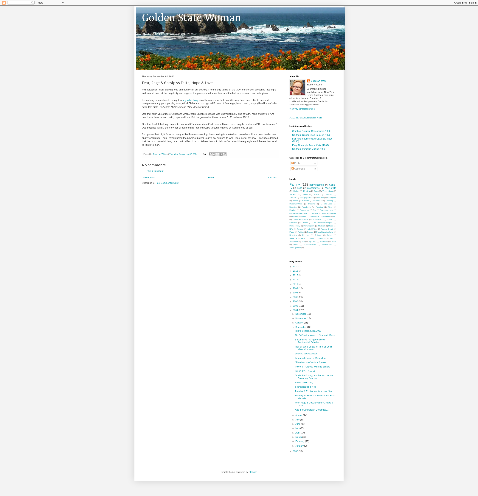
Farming (319, 207)
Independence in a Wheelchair (310, 358)
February (300, 441)
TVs (331, 238)
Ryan (316, 191)
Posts (297, 163)
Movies (306, 191)
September (301, 327)
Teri (303, 241)
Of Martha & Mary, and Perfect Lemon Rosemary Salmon (314, 376)
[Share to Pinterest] (225, 154)
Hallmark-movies (329, 213)
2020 (296, 266)
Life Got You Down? (305, 371)
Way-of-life (330, 188)
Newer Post (149, 177)
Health (304, 216)
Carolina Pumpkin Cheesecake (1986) (311, 131)
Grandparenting (326, 210)
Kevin (330, 219)
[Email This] (210, 154)
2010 (296, 284)
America (317, 194)
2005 (296, 306)
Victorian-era (327, 244)
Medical (321, 226)
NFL (291, 229)
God (314, 210)
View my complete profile (302, 109)
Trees (333, 241)
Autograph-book (306, 198)
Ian (334, 216)
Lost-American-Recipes (322, 223)
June (298, 424)
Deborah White (319, 81)
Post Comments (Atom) (167, 183)
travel (305, 194)
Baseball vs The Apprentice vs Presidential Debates (310, 341)
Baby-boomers (316, 185)
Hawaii (295, 216)
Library (305, 223)
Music (330, 226)
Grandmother (313, 188)
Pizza (291, 232)
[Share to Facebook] (221, 154)
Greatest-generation (298, 213)
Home (211, 177)
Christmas (317, 201)
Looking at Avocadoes (306, 353)
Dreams (311, 204)
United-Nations (310, 244)
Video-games (295, 248)
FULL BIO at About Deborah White (305, 117)
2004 (296, 310)
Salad (329, 235)
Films (330, 207)
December (301, 314)
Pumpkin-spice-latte (324, 232)
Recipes (305, 235)
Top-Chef (312, 241)
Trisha (295, 244)
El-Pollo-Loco (326, 204)
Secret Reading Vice (305, 387)
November (301, 318)
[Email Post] (204, 154)
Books (295, 201)
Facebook (306, 207)
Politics (301, 232)
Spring (311, 238)
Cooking (329, 201)
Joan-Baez (317, 219)
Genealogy (304, 210)
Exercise (293, 207)
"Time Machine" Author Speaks (310, 362)
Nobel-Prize (312, 229)
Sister (302, 238)
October (299, 322)
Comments (299, 169)
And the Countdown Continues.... (311, 410)
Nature (300, 229)
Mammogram (308, 226)
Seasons (293, 238)
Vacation (293, 194)
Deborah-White (295, 204)
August (299, 415)
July (297, 419)
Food (299, 188)
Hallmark (314, 213)
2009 (296, 288)
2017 (296, 275)
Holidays (326, 216)
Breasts (305, 201)
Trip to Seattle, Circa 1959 (308, 331)
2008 (296, 292)
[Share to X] (218, 154)
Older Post (272, 177)
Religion (318, 235)
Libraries (293, 223)
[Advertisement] (185, 195)
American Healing (304, 382)
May (297, 428)
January (299, 446)
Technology (327, 191)
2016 (296, 279)
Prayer (310, 232)
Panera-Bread (327, 229)
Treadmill (324, 241)
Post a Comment (155, 171)
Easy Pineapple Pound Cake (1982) (310, 145)
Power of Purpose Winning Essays (312, 366)
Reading (293, 235)
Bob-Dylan (331, 198)
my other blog (191, 100)
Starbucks (322, 238)
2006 (296, 301)
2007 (296, 297)
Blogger (253, 472)
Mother (296, 191)
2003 (296, 451)
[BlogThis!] (214, 154)
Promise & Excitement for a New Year (314, 391)
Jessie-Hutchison (300, 219)
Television (293, 241)
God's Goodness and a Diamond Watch (315, 335)
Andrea (329, 194)
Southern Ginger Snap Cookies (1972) (311, 135)
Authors (292, 198)
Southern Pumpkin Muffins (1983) (309, 149)
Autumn (320, 198)
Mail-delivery (294, 226)
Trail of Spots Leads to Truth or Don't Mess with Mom (313, 348)
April (298, 432)
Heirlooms (315, 216)
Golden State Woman (191, 18)
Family (294, 184)
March (298, 437)
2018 (296, 271)
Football (292, 210)
